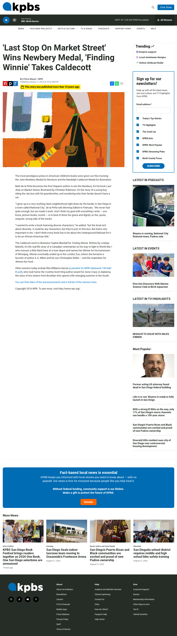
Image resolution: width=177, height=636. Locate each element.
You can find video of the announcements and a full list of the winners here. (56, 282)
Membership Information (143, 599)
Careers (59, 599)
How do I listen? (101, 609)
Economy (49, 546)
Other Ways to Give (141, 604)
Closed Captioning (102, 594)
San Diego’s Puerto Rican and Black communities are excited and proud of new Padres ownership (152, 427)
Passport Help (101, 614)
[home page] (21, 7)
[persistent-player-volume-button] (14, 20)
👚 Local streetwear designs (151, 57)
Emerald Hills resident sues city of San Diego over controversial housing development (152, 443)
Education (137, 546)
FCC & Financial (63, 604)
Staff (58, 624)
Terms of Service (63, 629)
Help (153, 29)
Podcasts (103, 29)
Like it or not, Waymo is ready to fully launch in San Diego (153, 398)
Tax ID (135, 609)
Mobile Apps (61, 609)
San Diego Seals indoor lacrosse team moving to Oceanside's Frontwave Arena (66, 553)
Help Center (100, 619)
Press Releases (62, 614)
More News (10, 515)
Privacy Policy (62, 619)
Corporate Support (141, 589)
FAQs (97, 604)
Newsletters (61, 594)
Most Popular (142, 349)
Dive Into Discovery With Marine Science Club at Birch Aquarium (150, 285)
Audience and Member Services (108, 589)
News (21, 29)
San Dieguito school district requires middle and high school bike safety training (151, 553)
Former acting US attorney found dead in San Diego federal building (152, 386)
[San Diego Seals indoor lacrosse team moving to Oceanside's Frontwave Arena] (66, 531)
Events (141, 29)
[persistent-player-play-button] (6, 20)
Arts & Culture (66, 29)
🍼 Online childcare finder (149, 62)
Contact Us (99, 599)
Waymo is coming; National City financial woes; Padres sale (150, 235)
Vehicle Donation (140, 614)
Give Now (165, 7)
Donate (88, 502)
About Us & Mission (64, 589)
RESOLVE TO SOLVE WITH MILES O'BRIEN (151, 335)
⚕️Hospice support (146, 51)
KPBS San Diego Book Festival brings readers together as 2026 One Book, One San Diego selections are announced (22, 556)
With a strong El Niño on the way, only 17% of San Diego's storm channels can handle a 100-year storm (153, 412)
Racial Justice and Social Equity (102, 546)
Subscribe (153, 165)
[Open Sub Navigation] (26, 29)
